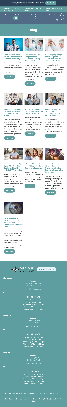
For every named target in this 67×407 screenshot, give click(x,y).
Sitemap (6, 396)
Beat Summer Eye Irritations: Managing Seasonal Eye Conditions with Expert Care (13, 222)
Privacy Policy (28, 399)
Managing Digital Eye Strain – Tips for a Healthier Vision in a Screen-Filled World (53, 58)
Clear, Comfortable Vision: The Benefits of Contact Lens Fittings (13, 57)
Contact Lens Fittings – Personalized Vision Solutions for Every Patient (13, 112)
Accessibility (55, 399)
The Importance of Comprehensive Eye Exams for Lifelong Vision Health (33, 58)
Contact (52, 15)
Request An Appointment (46, 269)
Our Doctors (19, 15)
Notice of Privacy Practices (41, 399)
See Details (50, 3)
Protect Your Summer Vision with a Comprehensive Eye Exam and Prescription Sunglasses (54, 168)
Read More (10, 77)
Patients (30, 15)
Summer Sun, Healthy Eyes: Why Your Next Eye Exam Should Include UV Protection (13, 167)
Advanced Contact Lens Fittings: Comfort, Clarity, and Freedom (34, 166)
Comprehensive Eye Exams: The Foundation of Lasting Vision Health (54, 112)
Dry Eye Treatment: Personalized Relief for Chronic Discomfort (34, 111)
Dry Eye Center (37, 17)
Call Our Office (59, 17)
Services (45, 15)
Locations (9, 15)
